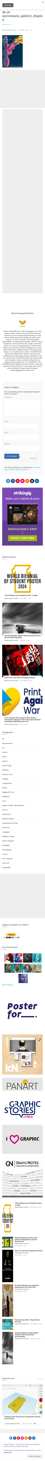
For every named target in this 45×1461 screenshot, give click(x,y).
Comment (8, 397)
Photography (6, 850)
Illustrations (6, 814)
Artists (4, 757)
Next (41, 1379)
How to (5, 810)
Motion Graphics (8, 841)
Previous (38, 1379)
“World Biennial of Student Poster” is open (20, 595)
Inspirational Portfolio (10, 823)
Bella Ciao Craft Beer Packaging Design (19, 678)
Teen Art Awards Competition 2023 (28, 1251)
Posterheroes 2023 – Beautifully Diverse (27, 1321)
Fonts (4, 801)
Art (3, 748)
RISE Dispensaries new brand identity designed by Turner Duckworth (26, 1239)
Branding (5, 770)
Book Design (6, 765)
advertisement (7, 743)
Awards (4, 761)
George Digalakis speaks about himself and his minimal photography (22, 636)
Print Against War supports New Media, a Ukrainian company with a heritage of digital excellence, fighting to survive (22, 719)
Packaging (5, 845)
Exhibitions (6, 796)
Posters (5, 854)
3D (3, 739)
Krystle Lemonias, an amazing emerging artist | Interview (27, 1286)
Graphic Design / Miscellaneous (13, 805)
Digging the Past (8, 792)
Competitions (7, 783)
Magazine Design (8, 836)
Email (6, 433)
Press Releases (7, 859)
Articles (4, 752)
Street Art (5, 863)
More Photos (7, 985)
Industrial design (8, 819)
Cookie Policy (7, 1452)
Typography (6, 867)
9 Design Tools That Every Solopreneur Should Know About (22, 1418)
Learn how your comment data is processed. (22, 468)
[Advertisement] (22, 89)
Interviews (6, 828)
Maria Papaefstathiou (9, 30)
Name (6, 421)
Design (4, 788)
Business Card (7, 774)
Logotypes (6, 832)
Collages (5, 779)
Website (7, 444)
